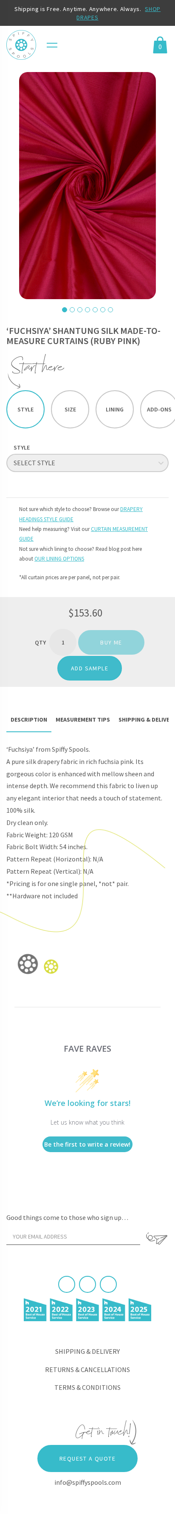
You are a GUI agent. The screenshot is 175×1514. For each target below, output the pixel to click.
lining (115, 409)
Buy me (111, 642)
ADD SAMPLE (89, 668)
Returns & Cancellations (87, 1369)
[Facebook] (66, 1284)
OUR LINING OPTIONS (59, 558)
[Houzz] (108, 1284)
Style (25, 409)
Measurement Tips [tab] (83, 719)
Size (70, 409)
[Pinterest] (87, 1284)
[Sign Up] (156, 1238)
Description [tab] (29, 719)
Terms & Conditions (87, 1387)
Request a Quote (87, 1458)
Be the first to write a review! (87, 1144)
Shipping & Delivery (87, 1351)
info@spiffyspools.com (87, 1482)
